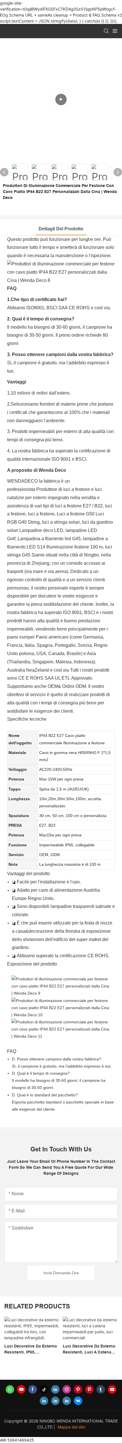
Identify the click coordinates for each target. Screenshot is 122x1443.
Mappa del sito (71, 1426)
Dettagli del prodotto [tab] (61, 228)
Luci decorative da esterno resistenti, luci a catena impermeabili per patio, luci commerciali (37, 1349)
